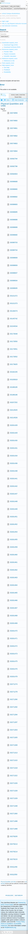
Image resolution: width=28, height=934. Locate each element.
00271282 (13, 707)
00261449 (13, 509)
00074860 (13, 121)
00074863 (13, 143)
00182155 (13, 372)
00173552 (13, 357)
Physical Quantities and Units (8, 881)
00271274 (13, 684)
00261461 (13, 562)
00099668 (13, 182)
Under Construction (19, 100)
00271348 (13, 806)
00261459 (13, 547)
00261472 (13, 646)
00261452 (13, 524)
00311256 (13, 867)
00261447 (13, 494)
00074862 (13, 136)
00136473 (13, 311)
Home (8, 100)
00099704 (13, 250)
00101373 (13, 303)
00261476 (13, 669)
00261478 (13, 676)
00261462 (13, 570)
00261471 (13, 638)
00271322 (13, 776)
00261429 (13, 433)
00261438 (13, 471)
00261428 (13, 425)
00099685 (13, 212)
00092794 (13, 159)
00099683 (13, 204)
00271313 (13, 753)
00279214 (13, 852)
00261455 (13, 539)
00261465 (13, 593)
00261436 (13, 463)
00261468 (13, 616)
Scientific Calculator (10, 56)
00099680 (13, 189)
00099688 (13, 220)
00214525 (13, 410)
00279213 (13, 844)
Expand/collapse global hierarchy (2, 100)
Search (3, 932)
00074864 (13, 151)
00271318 (13, 768)
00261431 (13, 448)
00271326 (13, 783)
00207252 (13, 402)
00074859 (13, 113)
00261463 (13, 577)
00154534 (13, 326)
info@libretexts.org (10, 927)
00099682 (13, 197)
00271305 (13, 737)
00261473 (13, 654)
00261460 (13, 555)
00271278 (13, 692)
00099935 (13, 288)
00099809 (13, 265)
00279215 (13, 859)
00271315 (13, 760)
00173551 (13, 349)
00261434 (13, 456)
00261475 (13, 661)
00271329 (13, 798)
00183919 (13, 379)
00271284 (13, 715)
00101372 (13, 296)
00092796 (13, 166)
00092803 (13, 174)
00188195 (13, 387)
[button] (7, 70)
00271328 (13, 791)
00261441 (13, 479)
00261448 (13, 501)
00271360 (13, 814)
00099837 (13, 273)
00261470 (13, 631)
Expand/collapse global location (26, 100)
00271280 (13, 699)
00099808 (13, 258)
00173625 (13, 364)
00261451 (13, 517)
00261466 (13, 600)
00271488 (13, 821)
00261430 (13, 440)
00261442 (13, 486)
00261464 (13, 585)
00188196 (13, 395)
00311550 (13, 874)
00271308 (13, 745)
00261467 (13, 608)
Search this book (4, 31)
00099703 (13, 242)
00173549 (13, 334)
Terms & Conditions (7, 923)
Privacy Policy (20, 921)
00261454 (13, 532)
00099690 (13, 235)
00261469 (13, 623)
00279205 (13, 836)
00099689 (13, 227)
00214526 (13, 418)
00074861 (13, 128)
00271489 (13, 829)
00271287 (13, 722)
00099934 (13, 281)
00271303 (13, 730)
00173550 (13, 341)
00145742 (13, 319)
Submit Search (4, 36)
